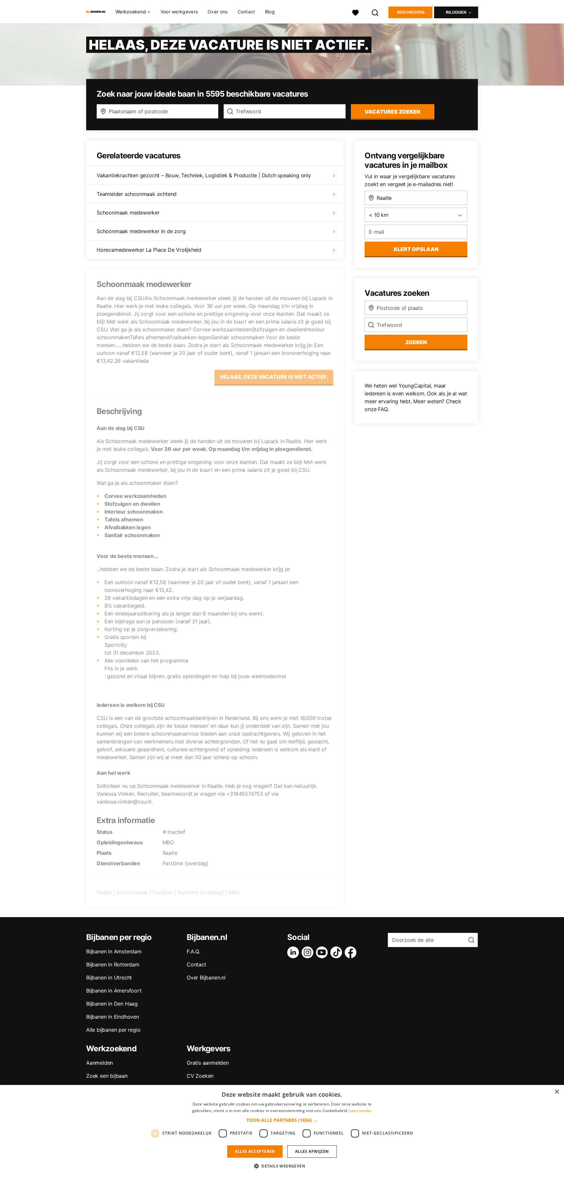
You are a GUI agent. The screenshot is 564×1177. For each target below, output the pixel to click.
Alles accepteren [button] (255, 1151)
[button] (282, 1120)
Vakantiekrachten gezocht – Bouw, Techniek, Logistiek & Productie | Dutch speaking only (204, 175)
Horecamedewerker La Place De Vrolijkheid (149, 250)
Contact (246, 11)
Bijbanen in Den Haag (112, 1003)
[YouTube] (323, 952)
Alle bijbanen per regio (113, 1029)
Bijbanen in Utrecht (109, 977)
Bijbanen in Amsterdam (114, 951)
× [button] (556, 1092)
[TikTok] (337, 952)
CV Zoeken (200, 1076)
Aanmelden (99, 1062)
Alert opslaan (416, 249)
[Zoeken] (375, 12)
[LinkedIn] (294, 952)
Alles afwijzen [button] (312, 1151)
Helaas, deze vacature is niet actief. (274, 377)
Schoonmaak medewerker (128, 212)
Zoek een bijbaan (107, 1076)
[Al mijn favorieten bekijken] (355, 12)
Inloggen (456, 12)
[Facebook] (352, 952)
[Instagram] (309, 952)
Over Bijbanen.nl (206, 977)
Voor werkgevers (179, 11)
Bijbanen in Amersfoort (114, 990)
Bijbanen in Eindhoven (112, 1016)
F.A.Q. (193, 951)
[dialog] (282, 1131)
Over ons (217, 11)
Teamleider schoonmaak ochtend (137, 194)
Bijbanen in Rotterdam (112, 964)
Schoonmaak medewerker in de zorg (141, 231)
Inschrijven (410, 12)
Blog (270, 11)
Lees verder (360, 1110)
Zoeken (416, 342)
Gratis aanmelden (208, 1062)
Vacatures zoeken (392, 111)
